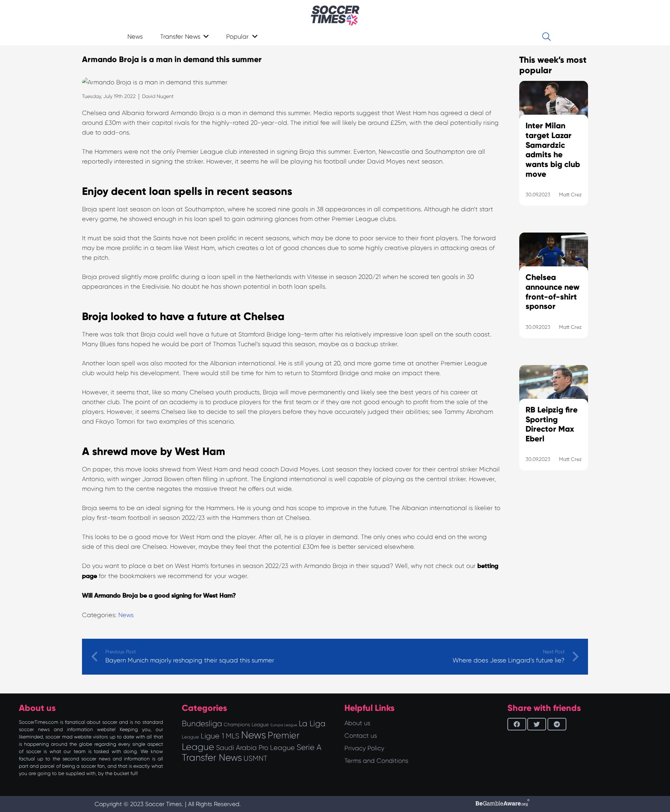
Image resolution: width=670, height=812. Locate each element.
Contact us (360, 735)
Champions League (246, 724)
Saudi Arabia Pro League (255, 748)
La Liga (312, 723)
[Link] (335, 15)
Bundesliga (202, 723)
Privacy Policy (364, 748)
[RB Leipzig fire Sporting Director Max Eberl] (553, 426)
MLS (232, 736)
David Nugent (157, 96)
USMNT (255, 758)
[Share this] (516, 724)
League (190, 736)
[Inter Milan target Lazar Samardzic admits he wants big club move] (553, 152)
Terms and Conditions (376, 760)
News (126, 615)
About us (357, 723)
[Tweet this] (536, 724)
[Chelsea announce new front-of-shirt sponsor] (553, 294)
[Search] (546, 36)
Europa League (283, 725)
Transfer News (212, 757)
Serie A (309, 747)
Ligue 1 (212, 735)
